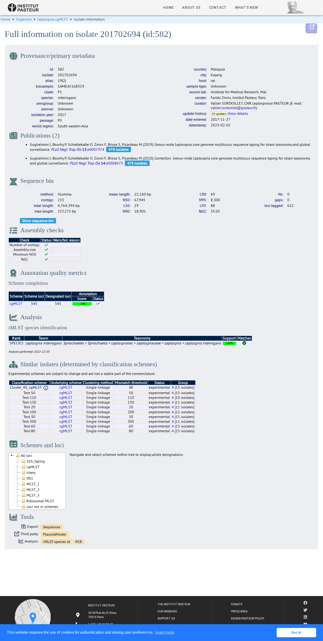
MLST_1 (32, 483)
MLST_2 (32, 489)
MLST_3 (32, 495)
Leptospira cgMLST (52, 19)
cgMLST (15, 303)
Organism (24, 19)
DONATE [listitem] (236, 604)
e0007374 (77, 149)
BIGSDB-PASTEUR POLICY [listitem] (247, 618)
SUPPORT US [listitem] (166, 618)
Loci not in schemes (42, 506)
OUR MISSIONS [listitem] (167, 611)
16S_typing (35, 461)
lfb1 (29, 478)
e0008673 (96, 163)
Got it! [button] (296, 632)
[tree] (37, 481)
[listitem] (96, 615)
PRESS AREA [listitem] (239, 611)
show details (237, 113)
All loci (26, 455)
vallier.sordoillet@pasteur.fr (233, 107)
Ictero (31, 472)
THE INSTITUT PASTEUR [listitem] (173, 604)
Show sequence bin (38, 220)
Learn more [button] (164, 632)
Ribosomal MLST (40, 501)
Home (5, 19)
